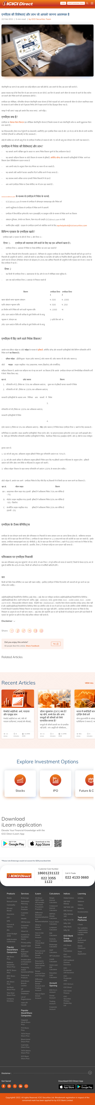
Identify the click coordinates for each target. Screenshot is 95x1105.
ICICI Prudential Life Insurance (69, 970)
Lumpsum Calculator (53, 928)
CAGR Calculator (53, 960)
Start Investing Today (76, 3)
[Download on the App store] (67, 1086)
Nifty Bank (67, 927)
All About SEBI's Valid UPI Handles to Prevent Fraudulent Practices (39, 903)
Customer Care (24, 914)
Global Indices (69, 898)
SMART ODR (26, 946)
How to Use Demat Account (39, 935)
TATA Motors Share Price (26, 1052)
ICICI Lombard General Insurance (69, 962)
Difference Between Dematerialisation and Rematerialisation (40, 917)
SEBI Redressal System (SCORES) (24, 952)
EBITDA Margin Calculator (53, 916)
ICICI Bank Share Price (25, 1057)
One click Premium (24, 908)
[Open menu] (92, 3)
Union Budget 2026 (12, 935)
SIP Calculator (54, 956)
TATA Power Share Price (25, 1035)
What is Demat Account (38, 927)
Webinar (81, 901)
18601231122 (48, 873)
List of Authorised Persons (82, 940)
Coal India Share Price (25, 1046)
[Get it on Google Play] (85, 1086)
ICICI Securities (67, 955)
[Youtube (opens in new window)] (26, 1086)
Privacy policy (26, 943)
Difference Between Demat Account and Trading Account (40, 984)
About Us (24, 931)
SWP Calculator (53, 951)
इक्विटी (40, 350)
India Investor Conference (12, 940)
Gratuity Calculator (53, 940)
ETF (8, 917)
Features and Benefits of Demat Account (40, 954)
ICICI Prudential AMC (67, 978)
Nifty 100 (67, 923)
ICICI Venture (68, 984)
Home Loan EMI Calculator (53, 967)
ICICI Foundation (68, 950)
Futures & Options (10, 925)
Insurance (10, 914)
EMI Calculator (53, 934)
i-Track (80, 924)
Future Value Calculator (54, 923)
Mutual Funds (12, 901)
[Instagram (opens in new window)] (9, 1086)
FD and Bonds (9, 909)
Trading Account (52, 1002)
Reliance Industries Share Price (11, 964)
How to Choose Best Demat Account (39, 944)
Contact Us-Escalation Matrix (25, 937)
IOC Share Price (10, 983)
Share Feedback (32, 646)
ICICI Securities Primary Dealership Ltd (68, 1000)
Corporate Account (53, 1008)
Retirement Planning (25, 902)
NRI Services (25, 922)
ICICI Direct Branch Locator (25, 983)
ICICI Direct (68, 987)
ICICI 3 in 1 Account (53, 991)
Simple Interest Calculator (53, 900)
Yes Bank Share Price (11, 988)
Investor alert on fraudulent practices (26, 962)
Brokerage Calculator (53, 946)
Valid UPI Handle (24, 1004)
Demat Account (52, 997)
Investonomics (83, 912)
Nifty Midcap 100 (68, 915)
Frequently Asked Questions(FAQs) (26, 969)
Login (63, 3)
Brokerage (25, 898)
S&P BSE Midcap (67, 902)
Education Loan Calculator (53, 975)
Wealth (23, 918)
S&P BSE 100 (68, 907)
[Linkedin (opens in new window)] (21, 1086)
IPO (8, 930)
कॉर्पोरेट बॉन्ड (55, 157)
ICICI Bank (67, 945)
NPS (8, 921)
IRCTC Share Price (11, 971)
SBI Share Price (10, 958)
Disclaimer (6, 621)
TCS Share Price (25, 1029)
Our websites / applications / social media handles (83, 931)
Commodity (11, 905)
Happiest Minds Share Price (25, 1022)
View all (89, 683)
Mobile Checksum (81, 947)
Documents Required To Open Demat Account (40, 964)
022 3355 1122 (48, 880)
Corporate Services (25, 926)
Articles (80, 898)
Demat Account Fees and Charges (40, 973)
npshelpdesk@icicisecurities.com (72, 225)
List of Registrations (26, 998)
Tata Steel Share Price (11, 994)
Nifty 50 (67, 930)
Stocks (9, 898)
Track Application (82, 953)
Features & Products (25, 976)
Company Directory (10, 1000)
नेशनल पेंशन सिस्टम (17, 122)
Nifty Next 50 (68, 920)
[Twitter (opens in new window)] (15, 1086)
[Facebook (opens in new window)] (3, 1086)
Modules (81, 908)
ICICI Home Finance (68, 992)
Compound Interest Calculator (53, 908)
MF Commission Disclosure (25, 991)
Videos (80, 905)
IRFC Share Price (11, 977)
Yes (54, 644)
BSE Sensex (68, 911)
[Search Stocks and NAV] (87, 3)
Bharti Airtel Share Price (25, 1040)
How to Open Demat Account (40, 996)
